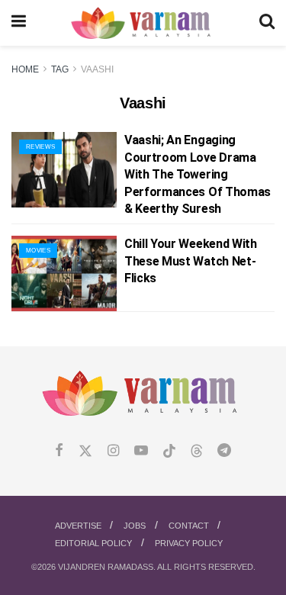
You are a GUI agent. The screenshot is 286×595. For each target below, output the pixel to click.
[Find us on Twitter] (85, 451)
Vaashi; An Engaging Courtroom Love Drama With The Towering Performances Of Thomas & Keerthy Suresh (197, 174)
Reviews (40, 146)
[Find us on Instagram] (113, 451)
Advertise (78, 525)
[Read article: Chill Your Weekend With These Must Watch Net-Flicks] (64, 273)
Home (25, 69)
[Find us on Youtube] (141, 451)
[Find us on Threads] (197, 451)
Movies (38, 250)
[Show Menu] (18, 23)
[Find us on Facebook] (59, 451)
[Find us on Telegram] (224, 451)
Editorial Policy (93, 543)
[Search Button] (267, 23)
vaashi (97, 69)
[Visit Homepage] (142, 23)
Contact (189, 525)
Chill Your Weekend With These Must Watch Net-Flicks (190, 260)
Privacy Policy (189, 543)
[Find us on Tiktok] (169, 451)
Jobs (135, 525)
